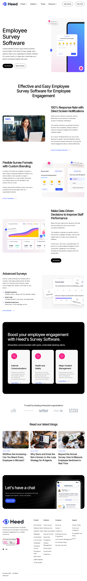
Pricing (43, 4)
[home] (10, 4)
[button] (23, 4)
